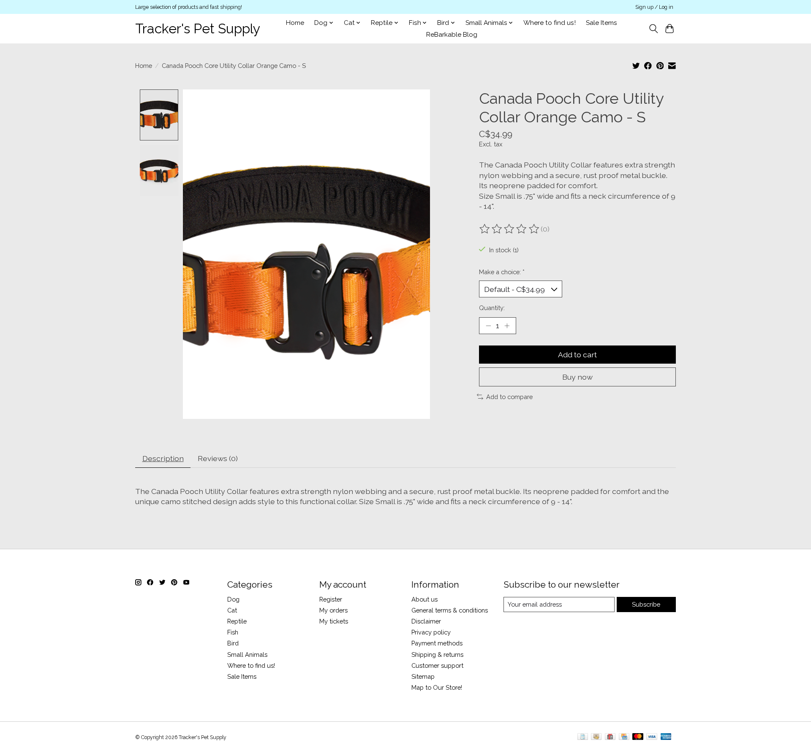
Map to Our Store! (436, 687)
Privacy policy (431, 632)
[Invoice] (582, 737)
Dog (233, 599)
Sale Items (601, 23)
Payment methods (437, 643)
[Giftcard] (610, 737)
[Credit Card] (624, 737)
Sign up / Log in (654, 7)
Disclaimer (426, 621)
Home (295, 23)
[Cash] (596, 737)
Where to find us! (549, 23)
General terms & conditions (449, 610)
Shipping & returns (437, 654)
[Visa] (651, 737)
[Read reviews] (510, 229)
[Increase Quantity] (507, 326)
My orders (333, 610)
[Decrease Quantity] (488, 326)
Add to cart (577, 354)
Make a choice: (502, 271)
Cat (232, 610)
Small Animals (247, 654)
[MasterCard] (637, 737)
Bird (233, 643)
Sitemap (423, 676)
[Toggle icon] (653, 28)
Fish (232, 632)
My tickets (333, 621)
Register (330, 599)
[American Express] (666, 737)
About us (424, 599)
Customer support (437, 665)
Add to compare (509, 396)
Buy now (577, 376)
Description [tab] (163, 458)
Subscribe (646, 604)
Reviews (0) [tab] (218, 458)
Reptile (237, 621)
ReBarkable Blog (451, 34)
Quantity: (492, 307)
